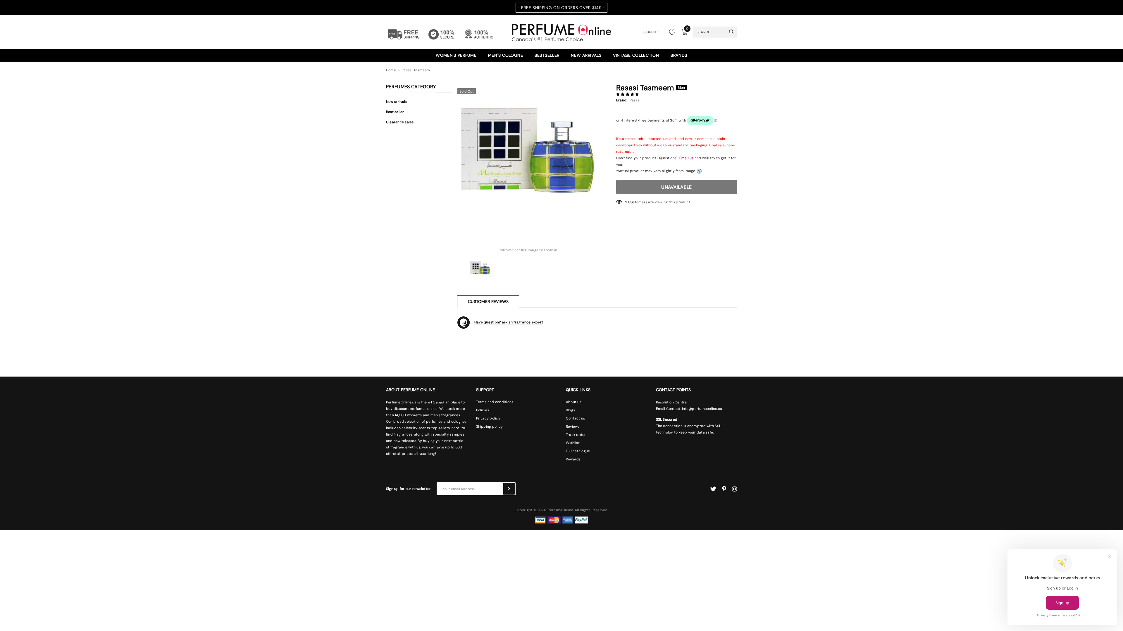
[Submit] (509, 489)
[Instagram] (734, 489)
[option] (528, 155)
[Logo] (561, 31)
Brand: (621, 100)
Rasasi (635, 100)
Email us (686, 158)
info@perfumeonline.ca (702, 408)
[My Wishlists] (670, 32)
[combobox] (709, 32)
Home (391, 70)
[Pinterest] (724, 489)
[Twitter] (713, 489)
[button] (628, 94)
